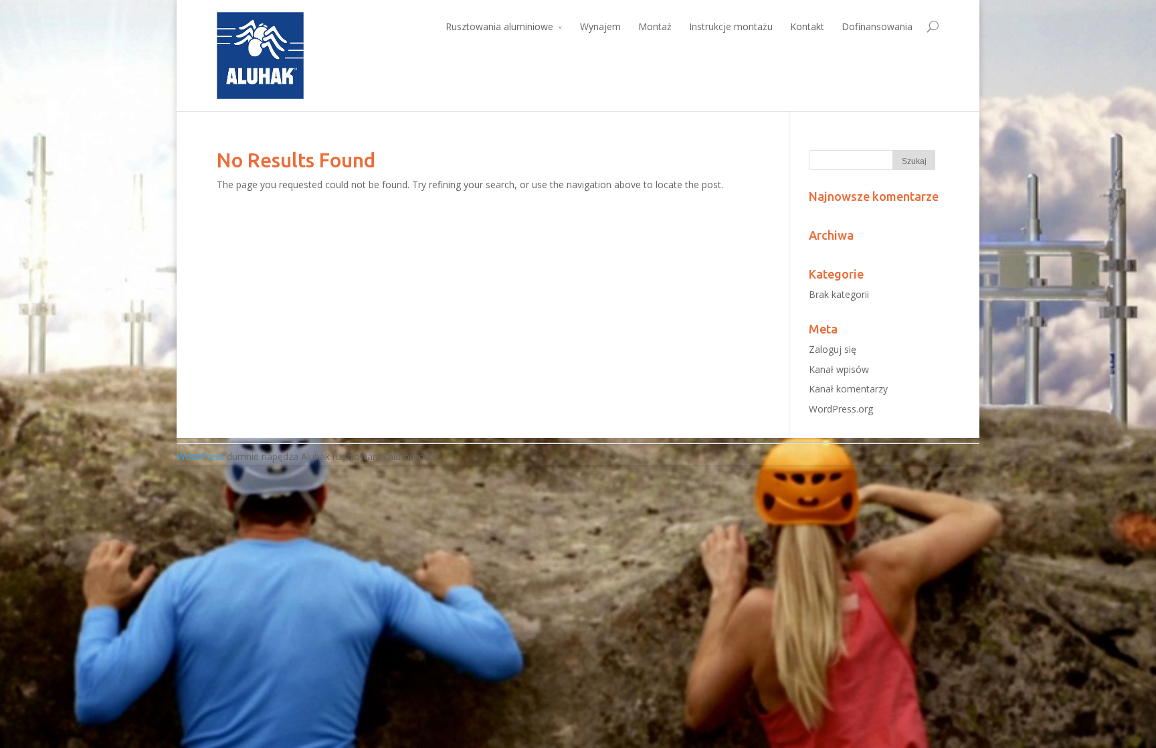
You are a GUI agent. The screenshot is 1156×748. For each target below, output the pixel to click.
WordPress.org (841, 408)
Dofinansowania (877, 26)
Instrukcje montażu (731, 26)
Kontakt (807, 26)
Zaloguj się (832, 349)
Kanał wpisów (839, 369)
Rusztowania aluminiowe (499, 26)
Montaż (655, 26)
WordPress (200, 456)
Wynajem (600, 26)
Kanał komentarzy (848, 388)
